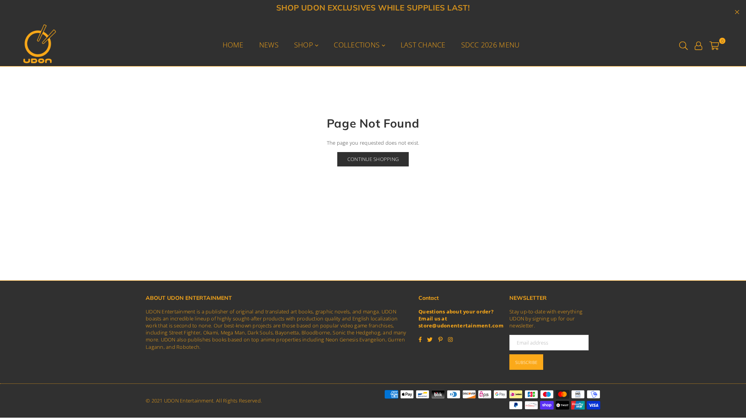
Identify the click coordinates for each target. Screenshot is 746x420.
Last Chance (423, 44)
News (269, 44)
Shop (304, 44)
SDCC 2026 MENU (490, 44)
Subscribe (526, 362)
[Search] (683, 45)
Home (233, 44)
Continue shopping (373, 159)
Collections (358, 44)
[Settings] (698, 45)
